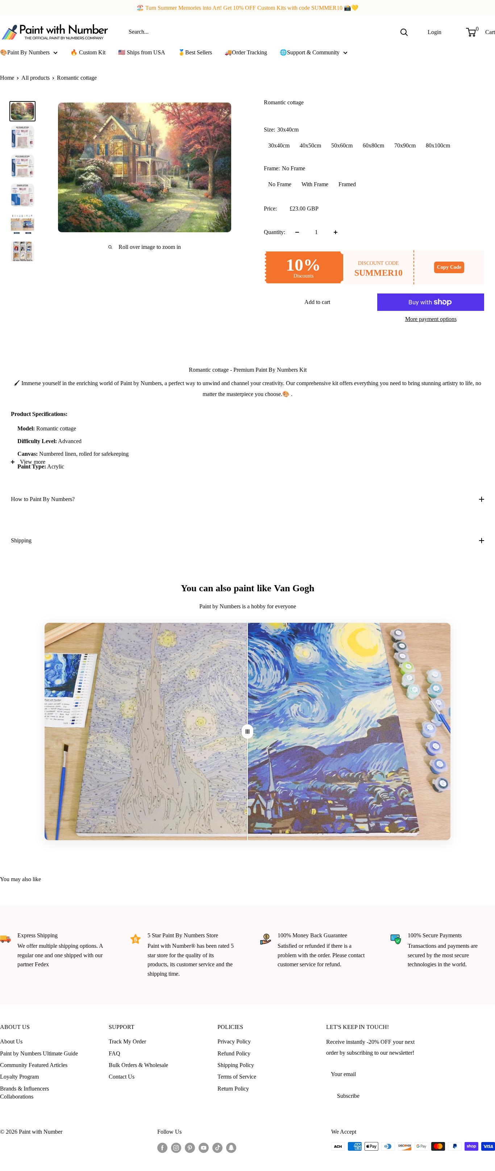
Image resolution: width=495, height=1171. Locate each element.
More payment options (431, 319)
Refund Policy (233, 1053)
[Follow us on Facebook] (162, 1147)
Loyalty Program (19, 1077)
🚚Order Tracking (246, 52)
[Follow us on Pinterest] (190, 1147)
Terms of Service (236, 1077)
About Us (11, 1041)
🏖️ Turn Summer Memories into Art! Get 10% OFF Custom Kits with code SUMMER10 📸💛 (247, 8)
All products (35, 78)
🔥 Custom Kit (87, 52)
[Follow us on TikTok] (217, 1147)
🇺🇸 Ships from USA (141, 52)
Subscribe (348, 1096)
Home (7, 78)
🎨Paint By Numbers (25, 52)
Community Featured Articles (33, 1065)
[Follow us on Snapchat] (231, 1147)
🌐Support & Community (310, 52)
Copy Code (449, 267)
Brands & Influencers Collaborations (24, 1092)
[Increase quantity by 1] (335, 232)
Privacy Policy (234, 1041)
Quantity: (274, 232)
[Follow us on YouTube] (204, 1147)
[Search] (404, 32)
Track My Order (127, 1041)
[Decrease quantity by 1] (297, 232)
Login (434, 32)
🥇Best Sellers (195, 52)
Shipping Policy (235, 1065)
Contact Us (121, 1077)
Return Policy (233, 1088)
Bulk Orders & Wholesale (138, 1065)
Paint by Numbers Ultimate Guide (39, 1053)
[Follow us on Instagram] (176, 1147)
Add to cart (317, 302)
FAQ (114, 1053)
